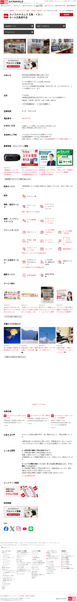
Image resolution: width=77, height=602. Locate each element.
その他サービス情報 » (22, 551)
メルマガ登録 (73, 1)
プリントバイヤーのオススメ (37, 564)
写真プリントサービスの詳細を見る (34, 253)
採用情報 (51, 1)
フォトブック (4, 559)
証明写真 (3, 587)
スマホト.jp (19, 557)
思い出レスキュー (5, 569)
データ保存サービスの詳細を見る (33, 267)
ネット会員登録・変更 (65, 1)
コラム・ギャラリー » (51, 551)
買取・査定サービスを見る (31, 212)
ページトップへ (72, 594)
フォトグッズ (4, 585)
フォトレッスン (49, 563)
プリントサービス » (6, 551)
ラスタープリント (6, 556)
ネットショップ (35, 552)
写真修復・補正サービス (7, 580)
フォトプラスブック (7, 561)
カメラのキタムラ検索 (22, 10)
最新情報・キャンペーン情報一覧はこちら (17, 179)
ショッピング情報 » (36, 551)
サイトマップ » (65, 566)
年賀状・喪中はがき (6, 567)
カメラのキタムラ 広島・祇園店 (40, 415)
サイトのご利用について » (67, 568)
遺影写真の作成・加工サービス (9, 578)
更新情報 (33, 577)
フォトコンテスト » (51, 570)
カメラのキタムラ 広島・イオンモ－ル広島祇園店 (63, 417)
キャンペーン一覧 (35, 569)
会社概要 (46, 1)
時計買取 (34, 559)
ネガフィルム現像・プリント (8, 557)
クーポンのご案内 (20, 566)
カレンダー (4, 582)
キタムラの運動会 (49, 561)
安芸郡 (40, 10)
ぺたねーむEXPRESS (6, 583)
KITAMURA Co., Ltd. (8, 599)
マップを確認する (28, 104)
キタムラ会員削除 (65, 562)
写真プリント (4, 552)
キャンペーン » (35, 567)
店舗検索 (11, 10)
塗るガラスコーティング (21, 556)
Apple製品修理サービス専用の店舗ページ (58, 139)
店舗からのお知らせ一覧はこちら (15, 357)
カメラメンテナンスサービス (22, 554)
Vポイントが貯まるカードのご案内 (23, 562)
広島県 (33, 10)
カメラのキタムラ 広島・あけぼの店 (16, 417)
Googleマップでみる (38, 404)
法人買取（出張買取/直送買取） (38, 562)
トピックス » (35, 571)
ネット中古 (34, 556)
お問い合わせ (57, 1)
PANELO (3, 588)
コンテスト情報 (49, 571)
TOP (5, 10)
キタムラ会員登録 (65, 559)
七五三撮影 (19, 561)
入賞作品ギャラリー (50, 573)
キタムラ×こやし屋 (20, 573)
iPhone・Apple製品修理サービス (23, 552)
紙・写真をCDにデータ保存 (8, 575)
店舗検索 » (63, 551)
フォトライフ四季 (49, 565)
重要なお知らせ (35, 573)
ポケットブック (6, 562)
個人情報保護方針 (5, 595)
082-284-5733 (26, 118)
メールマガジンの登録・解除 (22, 564)
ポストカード (4, 566)
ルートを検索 (44, 104)
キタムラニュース (35, 566)
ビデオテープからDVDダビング (9, 570)
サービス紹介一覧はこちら (13, 316)
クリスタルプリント (7, 554)
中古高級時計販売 (36, 557)
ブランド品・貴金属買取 (37, 561)
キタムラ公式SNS (20, 567)
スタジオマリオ (20, 559)
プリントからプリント (7, 577)
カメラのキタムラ (64, 552)
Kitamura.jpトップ (6, 547)
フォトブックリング (7, 564)
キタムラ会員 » (65, 557)
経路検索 (66, 14)
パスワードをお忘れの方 (67, 564)
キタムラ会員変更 (65, 561)
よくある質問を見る (28, 476)
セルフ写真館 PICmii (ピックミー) (23, 569)
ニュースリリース (14, 595)
